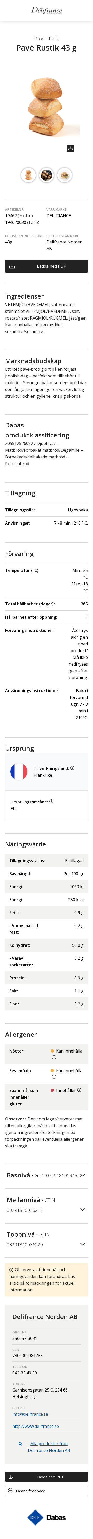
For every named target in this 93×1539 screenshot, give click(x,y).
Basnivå (44, 1175)
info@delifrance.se (30, 1414)
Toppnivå (28, 1239)
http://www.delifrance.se (35, 1426)
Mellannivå (31, 1204)
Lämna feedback (30, 1490)
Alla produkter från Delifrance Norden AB (49, 1447)
